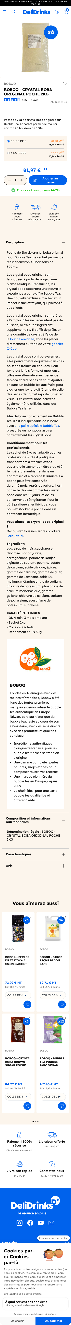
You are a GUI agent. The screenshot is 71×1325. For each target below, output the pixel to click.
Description (15, 242)
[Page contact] (51, 1225)
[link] (36, 11)
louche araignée (22, 339)
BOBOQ (10, 84)
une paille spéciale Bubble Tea (37, 426)
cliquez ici (15, 536)
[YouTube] (41, 1225)
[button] (9, 180)
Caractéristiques (18, 854)
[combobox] (18, 995)
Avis (9, 866)
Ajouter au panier (50, 180)
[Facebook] (30, 1225)
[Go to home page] (35, 1205)
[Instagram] (19, 1225)
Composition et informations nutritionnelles (28, 820)
